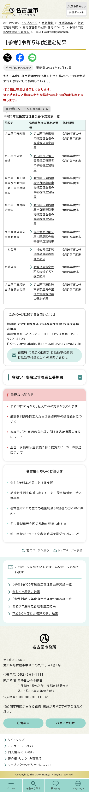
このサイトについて (21, 746)
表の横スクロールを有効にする (27, 108)
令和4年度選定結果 (26, 591)
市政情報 (48, 23)
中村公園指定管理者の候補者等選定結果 (44, 254)
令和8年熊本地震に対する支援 (31, 482)
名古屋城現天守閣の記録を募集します (36, 523)
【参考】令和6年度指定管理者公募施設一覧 (42, 584)
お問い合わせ (65, 723)
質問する (56, 788)
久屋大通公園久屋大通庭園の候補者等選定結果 (44, 237)
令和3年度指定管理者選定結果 (34, 606)
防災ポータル (76, 12)
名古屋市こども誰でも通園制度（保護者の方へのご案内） (47, 511)
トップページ (29, 23)
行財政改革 (66, 23)
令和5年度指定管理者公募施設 (38, 377)
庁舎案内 (23, 723)
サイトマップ (16, 739)
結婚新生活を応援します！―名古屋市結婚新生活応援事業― (46, 495)
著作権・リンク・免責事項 (25, 758)
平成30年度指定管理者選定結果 (35, 613)
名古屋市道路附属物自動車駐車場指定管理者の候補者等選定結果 (44, 187)
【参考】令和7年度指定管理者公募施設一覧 (42, 599)
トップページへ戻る (70, 550)
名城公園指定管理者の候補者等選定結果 (44, 272)
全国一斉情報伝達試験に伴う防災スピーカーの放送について (46, 450)
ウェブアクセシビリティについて (30, 764)
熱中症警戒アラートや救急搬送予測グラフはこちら (45, 533)
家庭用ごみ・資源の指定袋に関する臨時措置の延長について (45, 434)
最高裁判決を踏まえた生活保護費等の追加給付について (46, 419)
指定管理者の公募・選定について (44, 27)
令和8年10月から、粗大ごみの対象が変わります (44, 406)
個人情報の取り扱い (22, 752)
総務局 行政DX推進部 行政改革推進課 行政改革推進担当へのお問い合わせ (45, 355)
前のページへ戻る (37, 550)
